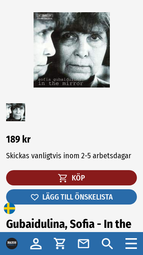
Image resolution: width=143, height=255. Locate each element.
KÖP (77, 177)
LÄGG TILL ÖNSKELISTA (77, 196)
